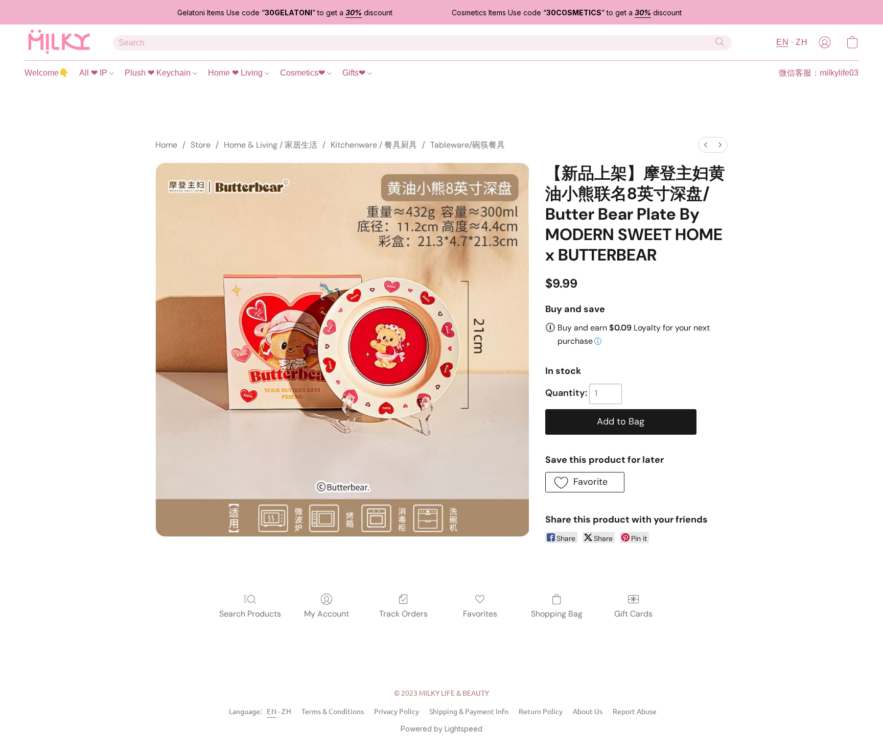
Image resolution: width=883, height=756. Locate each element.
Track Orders (403, 613)
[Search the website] (720, 42)
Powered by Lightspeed (441, 728)
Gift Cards (633, 613)
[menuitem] (706, 144)
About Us (587, 711)
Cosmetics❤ (303, 72)
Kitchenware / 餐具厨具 (374, 144)
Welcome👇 (47, 72)
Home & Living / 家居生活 (270, 144)
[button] (58, 42)
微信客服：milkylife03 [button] (818, 72)
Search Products (250, 613)
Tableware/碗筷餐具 (467, 144)
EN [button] (782, 42)
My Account (326, 613)
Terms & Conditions (332, 711)
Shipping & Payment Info (468, 711)
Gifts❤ (354, 72)
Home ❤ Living (236, 72)
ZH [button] (801, 42)
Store (201, 144)
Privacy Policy (396, 711)
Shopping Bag (557, 613)
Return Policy (541, 711)
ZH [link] (286, 711)
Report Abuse (635, 711)
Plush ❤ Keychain (159, 72)
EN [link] (271, 711)
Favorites (480, 613)
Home (166, 144)
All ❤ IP (94, 72)
